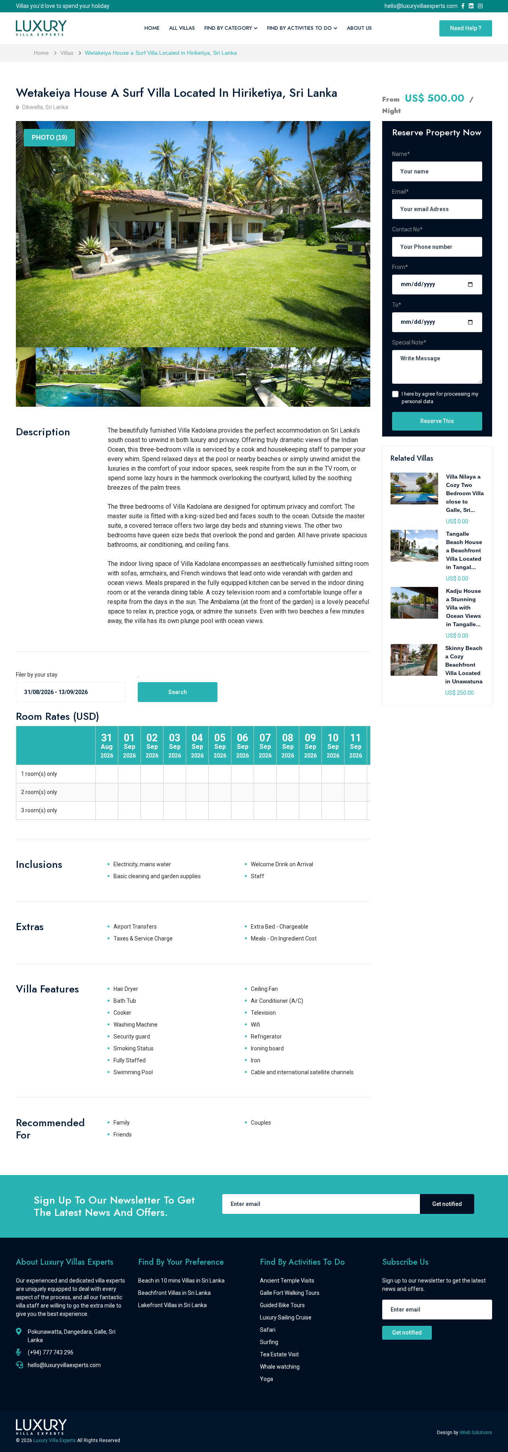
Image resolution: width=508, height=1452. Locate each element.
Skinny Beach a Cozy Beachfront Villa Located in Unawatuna (464, 665)
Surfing (269, 1342)
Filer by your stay (37, 674)
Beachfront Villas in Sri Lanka (174, 1293)
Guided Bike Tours (282, 1305)
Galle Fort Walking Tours (289, 1293)
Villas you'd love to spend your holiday (63, 6)
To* (396, 305)
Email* (400, 191)
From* (400, 267)
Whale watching (280, 1367)
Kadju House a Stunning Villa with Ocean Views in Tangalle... (463, 607)
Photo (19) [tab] (49, 137)
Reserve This (437, 421)
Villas (66, 53)
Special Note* (409, 342)
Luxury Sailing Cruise (286, 1317)
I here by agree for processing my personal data (440, 398)
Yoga (266, 1379)
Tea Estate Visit (279, 1354)
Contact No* (407, 229)
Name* (401, 154)
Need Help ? (465, 28)
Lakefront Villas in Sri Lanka (172, 1305)
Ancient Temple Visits (287, 1280)
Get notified (447, 1204)
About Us (359, 28)
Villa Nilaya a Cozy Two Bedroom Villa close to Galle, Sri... (465, 493)
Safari (267, 1330)
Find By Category (228, 28)
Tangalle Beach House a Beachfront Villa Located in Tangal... (464, 550)
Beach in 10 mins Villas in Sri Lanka (181, 1280)
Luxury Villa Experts (55, 1440)
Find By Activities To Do (299, 28)
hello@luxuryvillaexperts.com (422, 6)
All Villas (182, 28)
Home (152, 28)
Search (177, 692)
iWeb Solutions (476, 1432)
